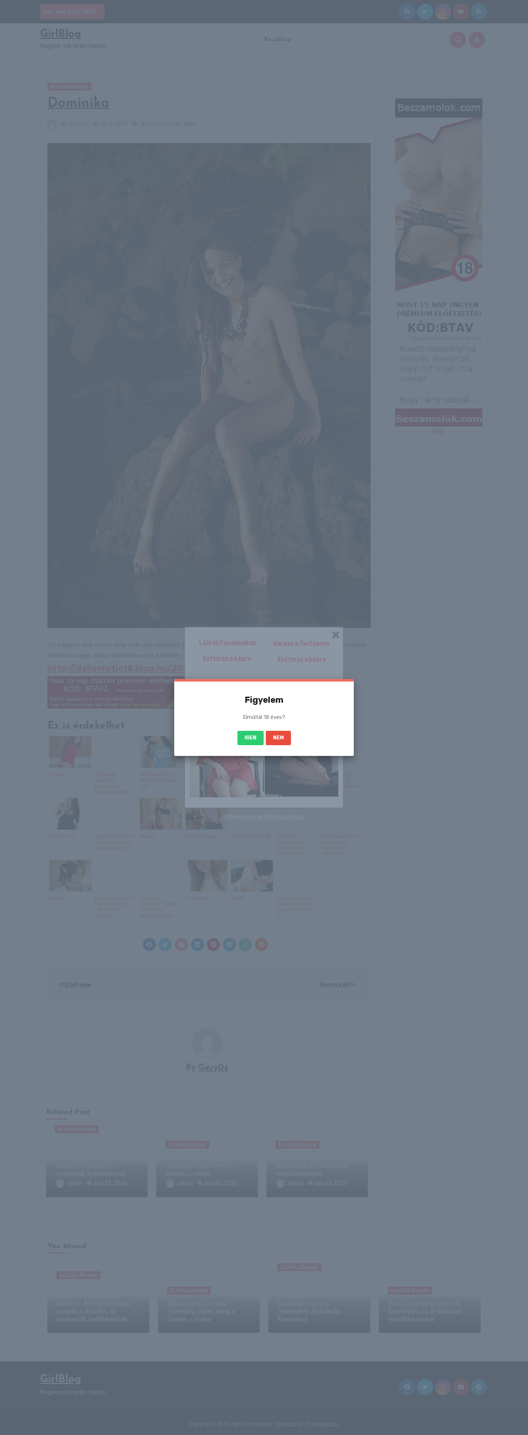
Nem (278, 738)
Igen (250, 738)
